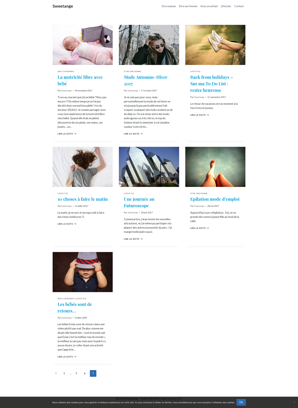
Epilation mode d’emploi (214, 199)
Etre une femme (188, 6)
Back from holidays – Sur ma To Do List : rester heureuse (211, 83)
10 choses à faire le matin (83, 199)
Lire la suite (67, 134)
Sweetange (66, 90)
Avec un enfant (209, 6)
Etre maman (169, 6)
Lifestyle (226, 6)
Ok (241, 402)
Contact (239, 6)
